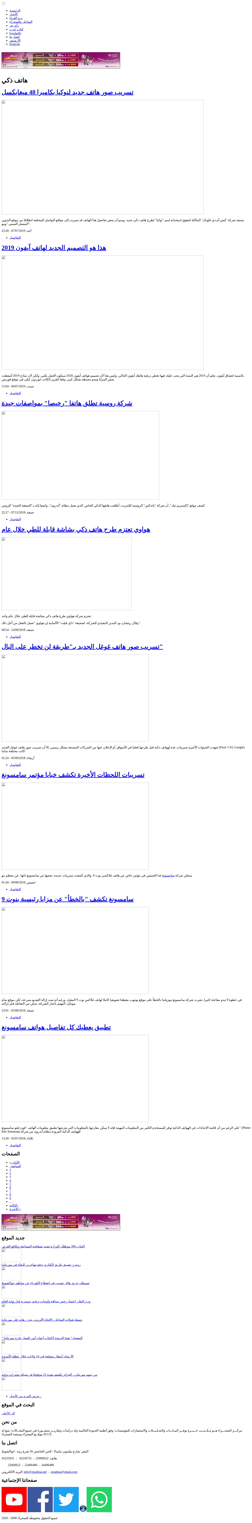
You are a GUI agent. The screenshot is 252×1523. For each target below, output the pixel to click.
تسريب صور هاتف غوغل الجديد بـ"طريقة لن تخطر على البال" (82, 646)
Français (14, 44)
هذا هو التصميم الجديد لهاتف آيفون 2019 (54, 247)
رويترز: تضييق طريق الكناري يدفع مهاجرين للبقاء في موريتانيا (41, 1264)
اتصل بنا (14, 36)
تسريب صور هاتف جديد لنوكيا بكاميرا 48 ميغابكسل (67, 92)
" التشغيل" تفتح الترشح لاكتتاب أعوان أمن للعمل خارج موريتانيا (42, 1338)
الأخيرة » (15, 1209)
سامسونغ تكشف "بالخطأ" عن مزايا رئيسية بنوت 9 (68, 899)
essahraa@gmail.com (64, 1472)
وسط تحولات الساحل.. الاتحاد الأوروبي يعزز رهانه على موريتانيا (42, 1319)
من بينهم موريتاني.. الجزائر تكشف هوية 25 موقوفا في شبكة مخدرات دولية (49, 1374)
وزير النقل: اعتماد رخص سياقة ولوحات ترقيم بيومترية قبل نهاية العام (46, 1301)
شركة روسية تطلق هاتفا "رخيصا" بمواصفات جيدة (67, 403)
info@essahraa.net (35, 1472)
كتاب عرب (16, 29)
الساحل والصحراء (20, 21)
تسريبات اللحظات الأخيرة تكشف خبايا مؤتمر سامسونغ (73, 774)
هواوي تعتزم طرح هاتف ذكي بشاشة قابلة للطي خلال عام (76, 529)
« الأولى (14, 1162)
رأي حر (14, 25)
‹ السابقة (15, 1166)
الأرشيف (14, 40)
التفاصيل (15, 237)
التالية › (14, 1205)
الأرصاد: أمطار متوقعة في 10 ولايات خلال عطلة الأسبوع (37, 1356)
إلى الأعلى (8, 1413)
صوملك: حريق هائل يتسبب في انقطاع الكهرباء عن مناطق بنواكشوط (46, 1283)
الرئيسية (14, 10)
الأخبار (13, 14)
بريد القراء (16, 18)
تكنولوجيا (15, 33)
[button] (3, 3)
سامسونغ (168, 875)
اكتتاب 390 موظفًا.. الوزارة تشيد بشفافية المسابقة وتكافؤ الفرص (43, 1246)
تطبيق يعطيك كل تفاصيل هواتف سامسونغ (56, 1027)
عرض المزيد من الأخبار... (25, 1396)
